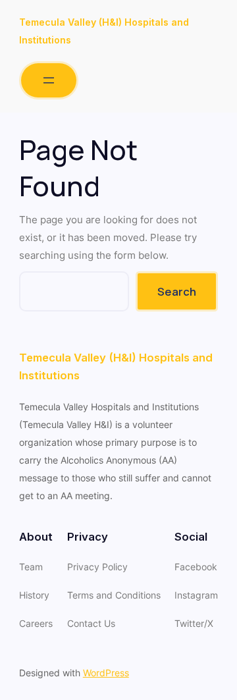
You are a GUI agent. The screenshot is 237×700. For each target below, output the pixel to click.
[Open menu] (48, 80)
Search (176, 291)
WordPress (106, 672)
